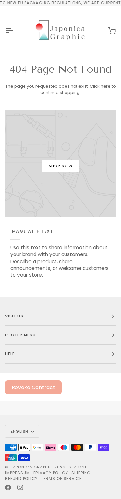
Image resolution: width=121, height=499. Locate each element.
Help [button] (10, 354)
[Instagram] (20, 487)
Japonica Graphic (31, 467)
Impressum (17, 473)
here (106, 86)
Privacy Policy (50, 473)
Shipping (81, 473)
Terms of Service (61, 478)
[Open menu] (15, 31)
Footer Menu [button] (20, 335)
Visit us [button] (14, 316)
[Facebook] (8, 487)
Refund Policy (21, 478)
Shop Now (61, 166)
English (20, 431)
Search (77, 467)
